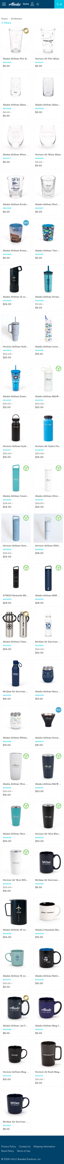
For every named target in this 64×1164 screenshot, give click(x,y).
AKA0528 (39, 980)
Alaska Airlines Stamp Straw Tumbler (23, 396)
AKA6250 (7, 838)
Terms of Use (23, 1151)
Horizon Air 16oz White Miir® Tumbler (24, 880)
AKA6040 (39, 450)
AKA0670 (39, 742)
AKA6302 (39, 549)
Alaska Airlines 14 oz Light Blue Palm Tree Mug (29, 976)
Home (26, 4)
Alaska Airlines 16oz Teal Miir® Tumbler (25, 834)
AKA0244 (39, 158)
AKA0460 (7, 1030)
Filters (7, 23)
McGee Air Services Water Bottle (22, 692)
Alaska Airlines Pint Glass (17, 59)
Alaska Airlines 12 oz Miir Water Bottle (24, 297)
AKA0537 (7, 646)
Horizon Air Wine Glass (48, 155)
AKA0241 (39, 62)
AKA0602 (39, 884)
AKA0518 (39, 350)
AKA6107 (39, 500)
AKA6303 (7, 549)
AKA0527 (39, 208)
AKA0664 (7, 254)
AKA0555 (39, 695)
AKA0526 (7, 208)
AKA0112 (39, 1030)
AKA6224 (39, 838)
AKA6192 (39, 788)
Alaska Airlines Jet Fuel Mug (19, 1026)
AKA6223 (7, 884)
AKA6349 (7, 301)
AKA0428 (7, 109)
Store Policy (7, 1151)
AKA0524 (7, 400)
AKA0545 (39, 934)
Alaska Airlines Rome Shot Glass (21, 251)
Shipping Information (44, 1147)
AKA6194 (39, 400)
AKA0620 (39, 646)
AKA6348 (7, 934)
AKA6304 (7, 350)
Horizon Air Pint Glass (47, 59)
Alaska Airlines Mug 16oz (49, 1026)
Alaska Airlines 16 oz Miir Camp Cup (23, 930)
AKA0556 (7, 742)
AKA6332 (39, 599)
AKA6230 (7, 500)
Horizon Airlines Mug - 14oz (18, 1072)
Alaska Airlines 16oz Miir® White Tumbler (26, 784)
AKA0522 (7, 695)
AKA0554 (39, 109)
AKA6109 (7, 788)
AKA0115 (39, 1076)
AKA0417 (7, 980)
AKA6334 (7, 599)
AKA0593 (39, 301)
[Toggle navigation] (4, 4)
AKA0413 (7, 1076)
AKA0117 (7, 158)
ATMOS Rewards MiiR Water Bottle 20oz (26, 595)
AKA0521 (7, 1126)
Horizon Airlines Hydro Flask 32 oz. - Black (26, 446)
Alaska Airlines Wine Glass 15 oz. (21, 155)
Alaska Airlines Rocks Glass (18, 204)
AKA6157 (7, 450)
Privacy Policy (8, 1147)
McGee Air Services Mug (49, 880)
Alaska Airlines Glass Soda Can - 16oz (24, 105)
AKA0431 (39, 254)
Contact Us (25, 1147)
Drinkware (16, 19)
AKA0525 (7, 62)
